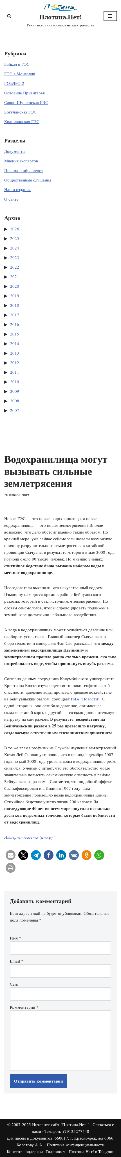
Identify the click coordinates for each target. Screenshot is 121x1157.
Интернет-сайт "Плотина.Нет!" (60, 1124)
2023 (14, 257)
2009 (14, 391)
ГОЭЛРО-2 (14, 83)
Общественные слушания (27, 180)
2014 (14, 343)
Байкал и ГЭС (17, 64)
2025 (14, 238)
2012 (14, 362)
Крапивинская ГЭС (21, 121)
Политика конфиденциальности (75, 1144)
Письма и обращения (23, 170)
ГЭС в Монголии (19, 73)
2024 (14, 248)
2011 (14, 372)
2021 (14, 276)
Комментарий (24, 1007)
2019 (14, 295)
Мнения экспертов (21, 161)
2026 (14, 229)
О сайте (11, 199)
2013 (14, 353)
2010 (14, 381)
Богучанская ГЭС (20, 112)
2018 (14, 305)
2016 (14, 324)
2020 (14, 286)
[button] (10, 855)
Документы (14, 151)
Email (16, 961)
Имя (15, 938)
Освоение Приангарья (24, 93)
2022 (14, 267)
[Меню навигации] (110, 16)
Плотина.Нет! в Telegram (92, 1151)
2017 (14, 314)
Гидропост (55, 1151)
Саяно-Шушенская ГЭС (26, 102)
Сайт (14, 984)
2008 (14, 400)
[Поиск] (9, 16)
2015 (14, 334)
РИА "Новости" (85, 699)
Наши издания (17, 189)
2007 (14, 410)
